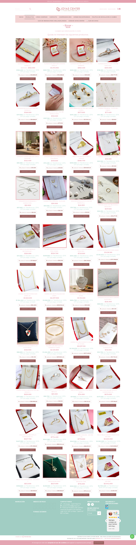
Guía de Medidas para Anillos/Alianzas (52, 20)
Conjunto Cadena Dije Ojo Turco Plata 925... (28, 157)
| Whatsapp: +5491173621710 (72, 504)
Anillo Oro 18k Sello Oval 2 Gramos (81, 157)
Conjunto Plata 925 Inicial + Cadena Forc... (28, 202)
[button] (119, 520)
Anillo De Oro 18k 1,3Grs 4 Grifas (54, 435)
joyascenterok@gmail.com (71, 506)
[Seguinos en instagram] (88, 504)
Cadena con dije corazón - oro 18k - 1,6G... (81, 435)
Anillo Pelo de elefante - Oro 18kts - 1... (27, 480)
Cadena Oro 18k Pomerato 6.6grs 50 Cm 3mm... (81, 343)
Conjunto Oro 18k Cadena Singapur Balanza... (54, 480)
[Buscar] (30, 9)
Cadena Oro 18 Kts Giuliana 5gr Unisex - (55, 294)
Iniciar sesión (111, 9)
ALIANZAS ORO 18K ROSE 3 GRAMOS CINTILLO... (54, 64)
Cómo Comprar (41, 17)
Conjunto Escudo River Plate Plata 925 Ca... (28, 346)
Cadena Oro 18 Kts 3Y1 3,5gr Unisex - (108, 250)
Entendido (98, 542)
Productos (29, 17)
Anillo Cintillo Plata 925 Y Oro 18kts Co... (55, 390)
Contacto (53, 17)
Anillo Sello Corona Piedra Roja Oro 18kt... (108, 435)
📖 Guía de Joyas (92, 20)
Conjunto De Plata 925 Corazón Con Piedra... (54, 157)
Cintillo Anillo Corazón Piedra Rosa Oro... (81, 250)
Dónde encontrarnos (82, 17)
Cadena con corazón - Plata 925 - (55, 201)
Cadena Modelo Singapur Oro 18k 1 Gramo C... (27, 391)
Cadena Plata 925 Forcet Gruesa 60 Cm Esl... (81, 294)
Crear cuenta (103, 9)
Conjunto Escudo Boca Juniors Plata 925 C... (108, 298)
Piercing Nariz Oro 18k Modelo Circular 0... (108, 205)
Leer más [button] (111, 529)
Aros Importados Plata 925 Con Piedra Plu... (81, 202)
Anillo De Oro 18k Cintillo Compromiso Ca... (108, 391)
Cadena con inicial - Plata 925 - (108, 156)
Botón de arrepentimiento (113, 538)
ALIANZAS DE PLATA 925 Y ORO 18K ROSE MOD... (108, 64)
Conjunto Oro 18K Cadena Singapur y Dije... (81, 480)
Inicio (21, 17)
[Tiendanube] (23, 537)
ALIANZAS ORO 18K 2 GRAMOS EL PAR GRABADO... (81, 64)
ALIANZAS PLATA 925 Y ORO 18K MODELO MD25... (55, 112)
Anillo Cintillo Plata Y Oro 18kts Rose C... (81, 391)
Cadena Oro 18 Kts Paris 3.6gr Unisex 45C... (27, 294)
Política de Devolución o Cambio (104, 17)
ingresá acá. (99, 538)
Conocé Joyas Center (76, 20)
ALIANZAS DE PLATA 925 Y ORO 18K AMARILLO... (28, 64)
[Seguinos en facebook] (92, 504)
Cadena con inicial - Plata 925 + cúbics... (108, 109)
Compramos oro (65, 17)
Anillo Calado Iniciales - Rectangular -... (28, 250)
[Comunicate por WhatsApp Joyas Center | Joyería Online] (132, 536)
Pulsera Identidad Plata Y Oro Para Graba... (55, 250)
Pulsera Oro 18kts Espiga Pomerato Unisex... (54, 346)
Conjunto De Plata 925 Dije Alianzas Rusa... (108, 346)
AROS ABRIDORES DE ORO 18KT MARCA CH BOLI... (81, 109)
